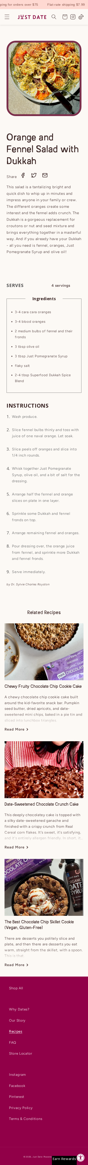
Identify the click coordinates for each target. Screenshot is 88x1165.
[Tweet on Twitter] (34, 176)
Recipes (15, 1031)
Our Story (17, 1020)
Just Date (37, 1156)
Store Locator (20, 1053)
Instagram (17, 1074)
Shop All (16, 988)
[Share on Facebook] (23, 176)
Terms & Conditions (25, 1119)
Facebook (17, 1086)
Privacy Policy (20, 1108)
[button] (7, 16)
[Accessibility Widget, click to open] (81, 1157)
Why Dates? (19, 1009)
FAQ (12, 1042)
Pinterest (16, 1096)
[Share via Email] (45, 176)
